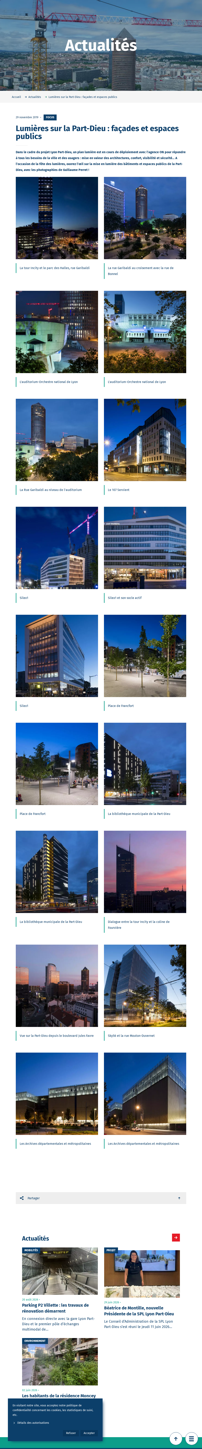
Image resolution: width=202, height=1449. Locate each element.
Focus (50, 117)
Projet (111, 1250)
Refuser (71, 1433)
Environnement (35, 1341)
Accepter (89, 1433)
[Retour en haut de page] (175, 1438)
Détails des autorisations (33, 1423)
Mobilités (31, 1250)
